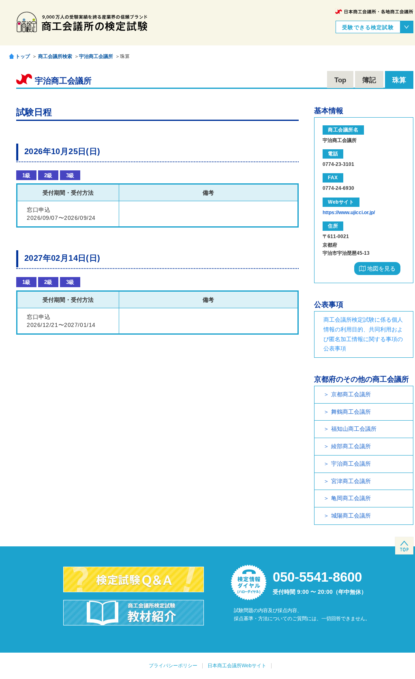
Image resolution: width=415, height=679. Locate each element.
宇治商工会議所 (96, 56)
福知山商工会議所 (353, 428)
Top (340, 80)
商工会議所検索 (55, 56)
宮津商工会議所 (351, 481)
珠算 (399, 80)
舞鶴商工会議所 (351, 411)
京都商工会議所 (351, 394)
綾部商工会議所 (351, 446)
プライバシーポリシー (173, 665)
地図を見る (381, 268)
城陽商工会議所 (351, 515)
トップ (22, 56)
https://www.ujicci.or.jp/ (349, 212)
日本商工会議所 (374, 11)
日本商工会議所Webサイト (237, 665)
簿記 (369, 80)
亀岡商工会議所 (351, 498)
